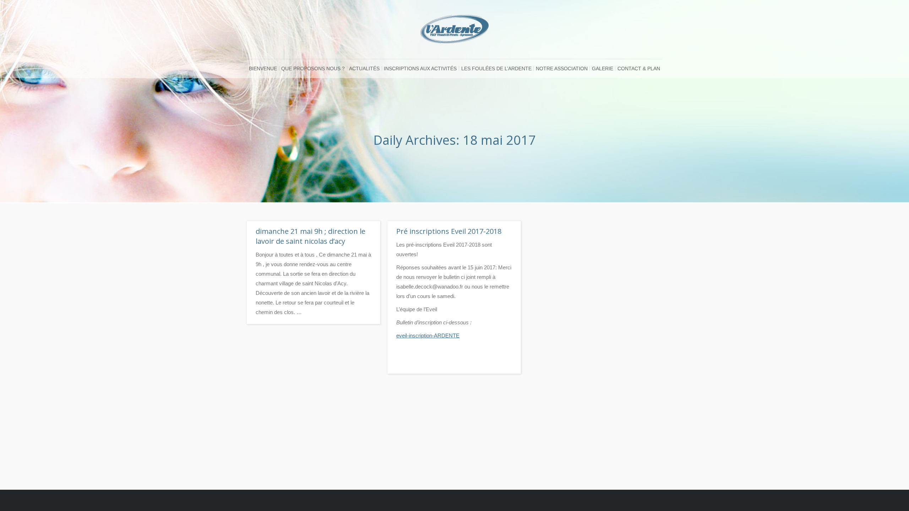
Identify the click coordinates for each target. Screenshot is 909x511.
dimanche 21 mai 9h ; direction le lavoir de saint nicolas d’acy (310, 236)
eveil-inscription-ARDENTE (427, 336)
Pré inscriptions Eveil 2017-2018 (448, 231)
